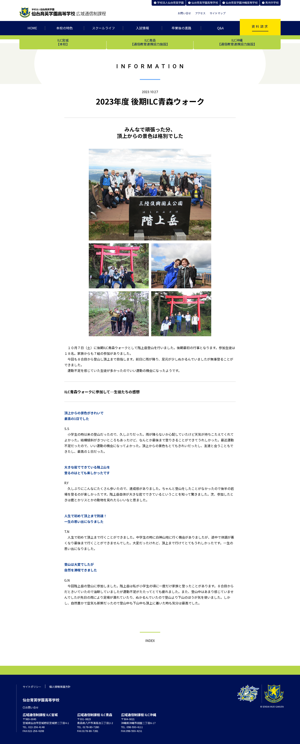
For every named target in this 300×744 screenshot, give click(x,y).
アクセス (200, 13)
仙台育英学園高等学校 (204, 2)
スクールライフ (103, 27)
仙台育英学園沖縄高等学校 (242, 2)
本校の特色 (64, 27)
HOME (32, 27)
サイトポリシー (32, 687)
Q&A (220, 27)
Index (150, 640)
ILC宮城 (62, 42)
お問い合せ (184, 13)
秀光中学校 (272, 2)
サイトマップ (218, 13)
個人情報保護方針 (59, 687)
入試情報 (142, 27)
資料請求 (260, 26)
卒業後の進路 (181, 27)
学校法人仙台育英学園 (170, 2)
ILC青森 (150, 42)
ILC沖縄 (237, 42)
